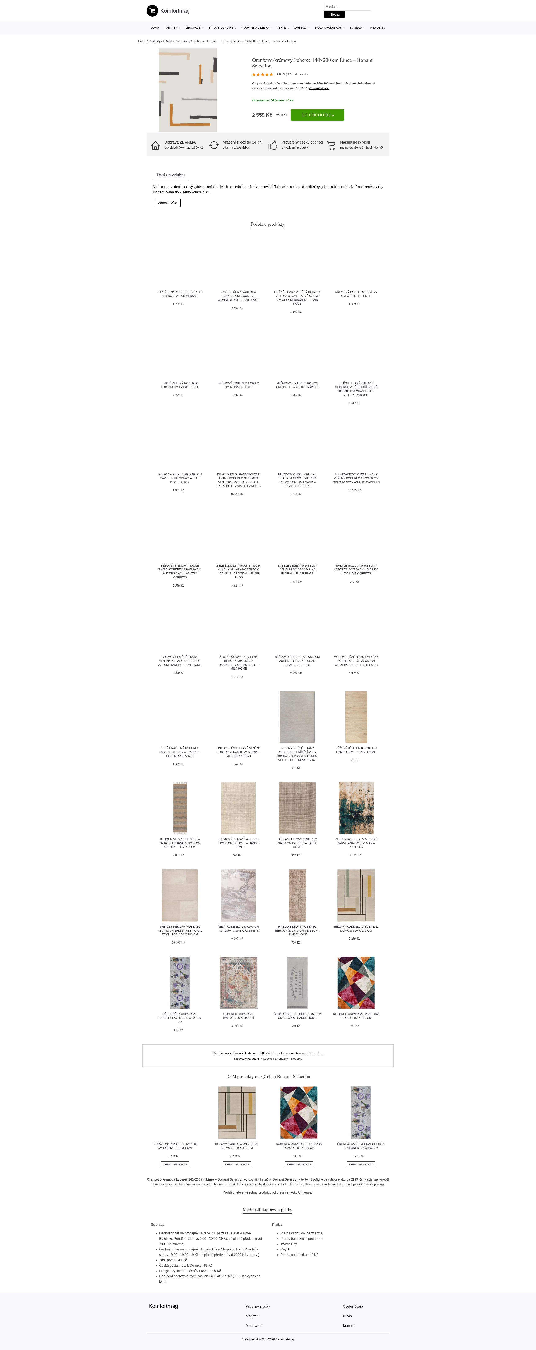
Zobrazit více (167, 203)
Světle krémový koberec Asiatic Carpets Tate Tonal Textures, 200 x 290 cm (180, 930)
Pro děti (376, 27)
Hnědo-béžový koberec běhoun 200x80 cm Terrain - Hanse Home (297, 930)
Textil (281, 27)
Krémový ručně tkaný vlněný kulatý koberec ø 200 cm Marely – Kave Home (180, 660)
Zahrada (300, 27)
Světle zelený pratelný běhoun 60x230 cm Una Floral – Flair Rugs (297, 569)
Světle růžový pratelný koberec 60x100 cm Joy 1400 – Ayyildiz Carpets (356, 569)
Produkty (154, 41)
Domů (155, 27)
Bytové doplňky (220, 27)
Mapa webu (254, 1326)
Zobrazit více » (319, 88)
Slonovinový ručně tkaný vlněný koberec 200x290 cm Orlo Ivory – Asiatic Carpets (356, 478)
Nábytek (170, 27)
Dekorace (193, 27)
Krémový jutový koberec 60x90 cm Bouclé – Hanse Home (238, 843)
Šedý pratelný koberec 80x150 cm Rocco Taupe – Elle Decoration (180, 752)
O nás (347, 1316)
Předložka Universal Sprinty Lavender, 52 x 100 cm (180, 1017)
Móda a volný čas (328, 27)
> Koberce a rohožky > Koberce (184, 41)
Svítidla (356, 27)
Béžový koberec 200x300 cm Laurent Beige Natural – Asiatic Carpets (297, 660)
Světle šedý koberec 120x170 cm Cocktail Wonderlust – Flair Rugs (238, 295)
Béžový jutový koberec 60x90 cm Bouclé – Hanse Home (297, 843)
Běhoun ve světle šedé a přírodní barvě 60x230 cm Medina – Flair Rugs (180, 843)
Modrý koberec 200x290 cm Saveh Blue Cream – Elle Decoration (180, 478)
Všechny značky (258, 1306)
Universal (270, 88)
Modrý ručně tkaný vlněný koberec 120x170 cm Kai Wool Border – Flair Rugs (356, 660)
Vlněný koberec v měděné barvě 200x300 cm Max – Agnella (356, 843)
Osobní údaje (353, 1306)
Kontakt (348, 1326)
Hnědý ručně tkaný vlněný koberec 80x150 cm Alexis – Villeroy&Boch (239, 752)
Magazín (252, 1316)
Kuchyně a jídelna (255, 27)
